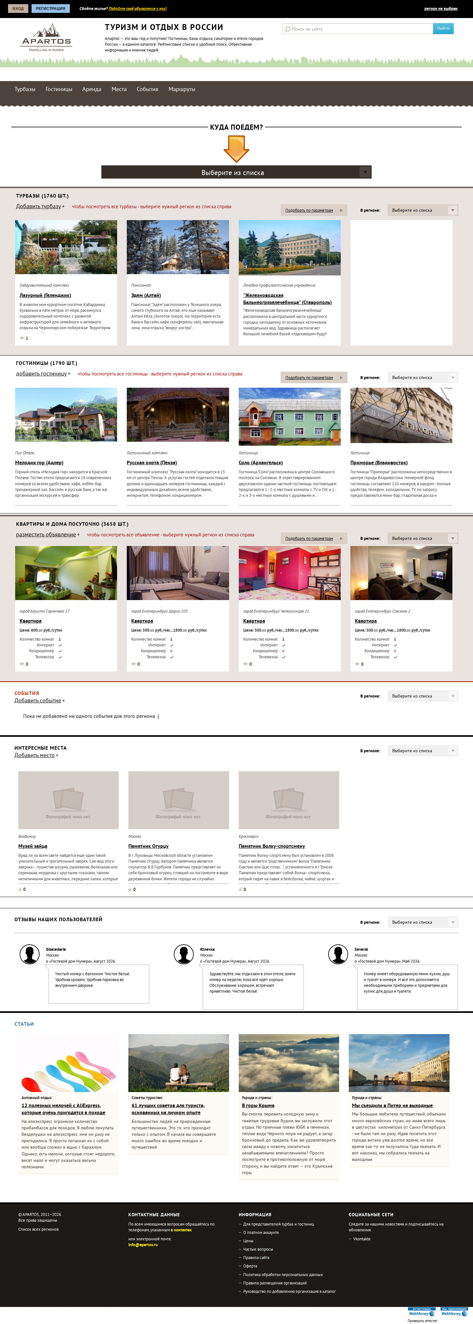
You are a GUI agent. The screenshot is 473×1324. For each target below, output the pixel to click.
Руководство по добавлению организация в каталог (289, 1291)
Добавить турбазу (38, 207)
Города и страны (256, 1098)
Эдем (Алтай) (146, 295)
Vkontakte (362, 1239)
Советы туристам (147, 1098)
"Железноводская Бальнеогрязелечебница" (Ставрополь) (287, 299)
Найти (443, 28)
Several (361, 949)
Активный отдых (37, 1098)
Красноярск (249, 836)
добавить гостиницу (41, 374)
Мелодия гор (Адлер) (39, 463)
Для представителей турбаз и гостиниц (278, 1224)
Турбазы (24, 89)
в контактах (181, 1230)
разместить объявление (46, 535)
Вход (18, 8)
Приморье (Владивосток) (379, 463)
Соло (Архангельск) (261, 463)
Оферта (250, 1266)
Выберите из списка (232, 173)
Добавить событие (37, 701)
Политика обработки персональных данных (283, 1275)
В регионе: (370, 210)
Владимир (27, 836)
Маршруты (182, 89)
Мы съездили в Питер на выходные (392, 1106)
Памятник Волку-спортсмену (272, 846)
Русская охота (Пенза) (152, 463)
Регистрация (50, 8)
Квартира (31, 621)
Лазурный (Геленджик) (45, 295)
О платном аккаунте (261, 1233)
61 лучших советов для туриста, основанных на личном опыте (168, 1109)
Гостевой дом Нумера (70, 961)
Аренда (91, 89)
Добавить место (34, 756)
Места (119, 89)
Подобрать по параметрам (309, 210)
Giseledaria (56, 949)
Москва (134, 836)
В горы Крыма (258, 1106)
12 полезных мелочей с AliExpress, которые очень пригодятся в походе (63, 1109)
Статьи (24, 1024)
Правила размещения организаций (275, 1283)
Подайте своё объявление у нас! (138, 9)
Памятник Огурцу (148, 846)
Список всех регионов (38, 1229)
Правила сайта (256, 1258)
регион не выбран (441, 9)
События (147, 89)
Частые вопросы (258, 1249)
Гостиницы (59, 89)
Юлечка (207, 949)
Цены (248, 1241)
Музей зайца (32, 846)
